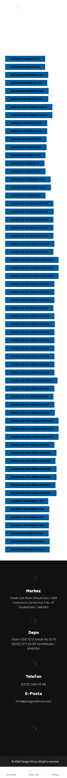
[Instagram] (38, 745)
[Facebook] (29, 745)
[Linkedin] (33, 745)
